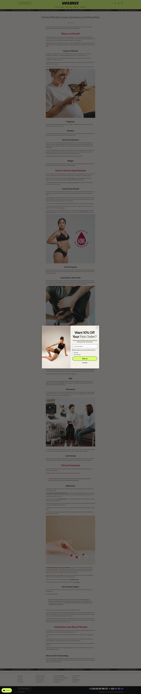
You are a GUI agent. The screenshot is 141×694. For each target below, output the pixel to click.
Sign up (85, 358)
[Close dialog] (97, 327)
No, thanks (84, 362)
